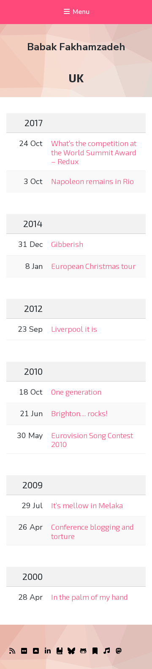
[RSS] (12, 651)
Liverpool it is (74, 328)
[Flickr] (24, 651)
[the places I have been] (36, 651)
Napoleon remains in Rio (92, 181)
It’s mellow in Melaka (87, 505)
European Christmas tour (93, 266)
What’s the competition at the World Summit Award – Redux (93, 152)
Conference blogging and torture (92, 531)
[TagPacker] (95, 651)
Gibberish (67, 244)
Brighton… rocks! (79, 413)
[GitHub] (83, 651)
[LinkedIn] (48, 651)
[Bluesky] (71, 651)
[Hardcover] (59, 651)
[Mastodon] (119, 651)
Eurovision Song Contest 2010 (92, 440)
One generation (76, 391)
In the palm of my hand (89, 596)
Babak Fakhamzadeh (76, 47)
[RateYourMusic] (107, 651)
